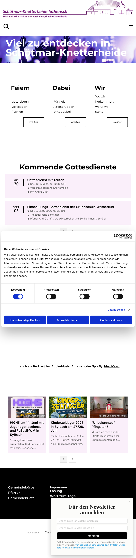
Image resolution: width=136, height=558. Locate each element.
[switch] (51, 296)
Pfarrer (14, 493)
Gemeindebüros (21, 487)
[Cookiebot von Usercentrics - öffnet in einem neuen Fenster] (116, 236)
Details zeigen (116, 309)
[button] (102, 25)
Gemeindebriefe (21, 498)
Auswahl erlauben (68, 320)
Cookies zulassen (111, 320)
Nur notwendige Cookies (25, 320)
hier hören (112, 366)
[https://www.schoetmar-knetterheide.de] (68, 11)
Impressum (33, 532)
